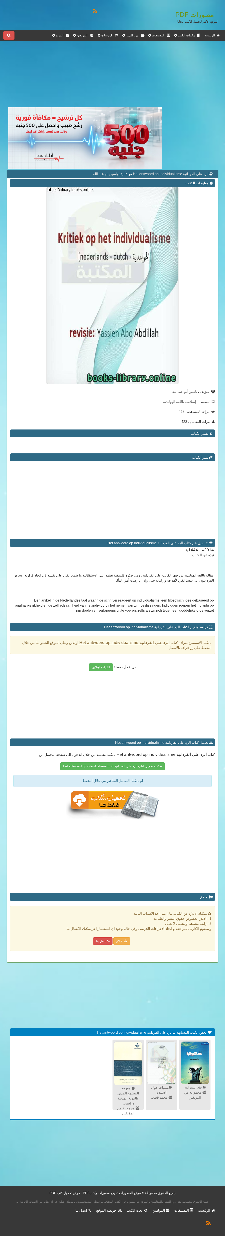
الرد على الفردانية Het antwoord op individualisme (170, 174)
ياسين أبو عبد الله (105, 174)
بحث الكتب (135, 1210)
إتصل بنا (101, 941)
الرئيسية (210, 35)
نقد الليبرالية (193, 1087)
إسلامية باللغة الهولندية (179, 402)
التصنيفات (182, 1210)
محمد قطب (160, 1097)
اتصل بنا (82, 1210)
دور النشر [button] (133, 35)
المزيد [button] (60, 35)
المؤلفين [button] (83, 35)
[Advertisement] (85, 76)
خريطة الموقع (107, 1210)
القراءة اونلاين (101, 667)
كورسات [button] (107, 35)
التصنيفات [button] (159, 35)
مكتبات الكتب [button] (187, 35)
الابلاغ (120, 941)
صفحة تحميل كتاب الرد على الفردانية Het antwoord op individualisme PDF (112, 766)
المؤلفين (159, 1210)
